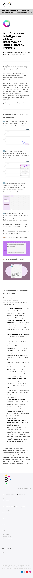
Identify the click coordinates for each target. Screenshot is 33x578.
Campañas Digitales (6, 510)
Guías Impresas (5, 500)
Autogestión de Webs (6, 554)
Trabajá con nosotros (6, 536)
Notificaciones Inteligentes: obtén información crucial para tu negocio (17, 12)
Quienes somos (5, 534)
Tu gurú (3, 552)
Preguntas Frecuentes (7, 538)
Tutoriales (4, 542)
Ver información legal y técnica (24, 488)
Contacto (4, 540)
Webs (3, 498)
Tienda (3, 524)
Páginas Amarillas (6, 512)
